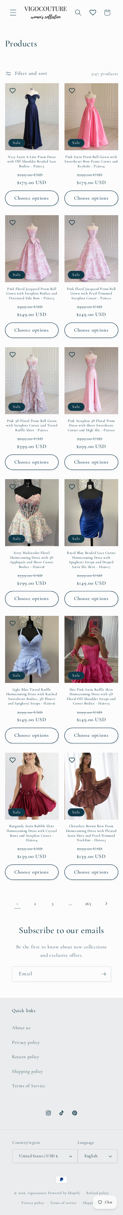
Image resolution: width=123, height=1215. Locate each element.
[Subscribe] (103, 974)
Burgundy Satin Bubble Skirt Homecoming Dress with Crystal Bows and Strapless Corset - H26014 (32, 833)
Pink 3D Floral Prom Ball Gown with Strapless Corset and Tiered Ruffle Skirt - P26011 (31, 425)
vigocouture (37, 1193)
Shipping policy (27, 1071)
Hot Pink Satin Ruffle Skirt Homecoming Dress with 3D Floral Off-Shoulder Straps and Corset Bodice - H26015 (91, 696)
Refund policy (97, 1193)
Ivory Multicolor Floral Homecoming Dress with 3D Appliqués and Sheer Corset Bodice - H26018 (31, 560)
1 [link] (17, 903)
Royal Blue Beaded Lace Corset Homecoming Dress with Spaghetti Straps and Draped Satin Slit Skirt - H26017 (91, 560)
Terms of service (63, 1203)
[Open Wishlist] (93, 12)
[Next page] (106, 903)
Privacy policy (26, 1042)
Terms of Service (28, 1085)
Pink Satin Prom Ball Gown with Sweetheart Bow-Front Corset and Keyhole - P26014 (91, 161)
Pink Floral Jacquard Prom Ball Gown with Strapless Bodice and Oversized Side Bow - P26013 (31, 293)
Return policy (25, 1056)
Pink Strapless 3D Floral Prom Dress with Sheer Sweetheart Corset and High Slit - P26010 (91, 425)
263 (88, 903)
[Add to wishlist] (13, 91)
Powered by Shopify (64, 1193)
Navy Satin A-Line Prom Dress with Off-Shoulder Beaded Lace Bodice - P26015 (31, 161)
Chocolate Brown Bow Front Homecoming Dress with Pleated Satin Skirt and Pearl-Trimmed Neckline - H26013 (91, 833)
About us (21, 1027)
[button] (13, 12)
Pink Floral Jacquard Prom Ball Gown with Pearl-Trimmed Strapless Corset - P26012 (91, 293)
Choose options (31, 198)
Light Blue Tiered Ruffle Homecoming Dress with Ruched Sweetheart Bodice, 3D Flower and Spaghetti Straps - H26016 (31, 696)
